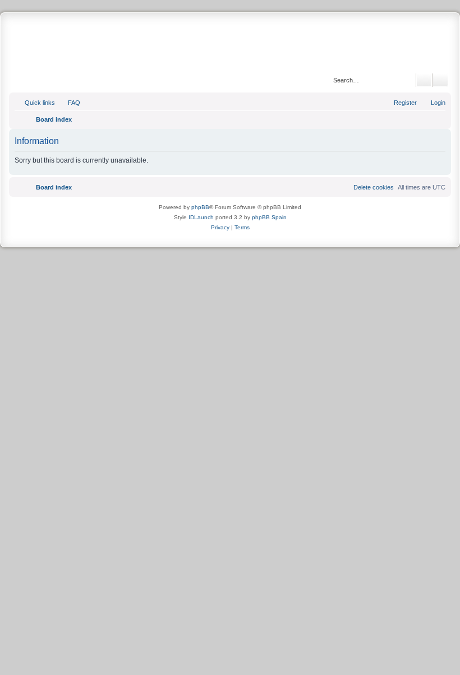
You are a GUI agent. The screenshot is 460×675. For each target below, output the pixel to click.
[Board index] (230, 44)
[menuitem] (69, 102)
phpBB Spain (269, 217)
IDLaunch (201, 217)
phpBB (200, 207)
